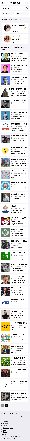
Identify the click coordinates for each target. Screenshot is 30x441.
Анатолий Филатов (19, 136)
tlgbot (16, 3)
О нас (4, 430)
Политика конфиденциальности (10, 438)
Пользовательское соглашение (10, 436)
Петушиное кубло (18, 101)
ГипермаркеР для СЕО (20, 218)
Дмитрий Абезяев (18, 276)
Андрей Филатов (18, 194)
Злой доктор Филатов (20, 89)
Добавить (5, 421)
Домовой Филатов (19, 77)
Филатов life (16, 288)
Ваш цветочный (17, 171)
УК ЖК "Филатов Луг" (19, 159)
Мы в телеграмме (8, 428)
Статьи (5, 425)
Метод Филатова (18, 346)
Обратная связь (6, 434)
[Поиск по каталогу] (27, 8)
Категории (6, 423)
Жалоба (5, 432)
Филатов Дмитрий (19, 54)
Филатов (14, 206)
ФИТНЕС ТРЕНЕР (17, 311)
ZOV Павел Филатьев (19, 381)
